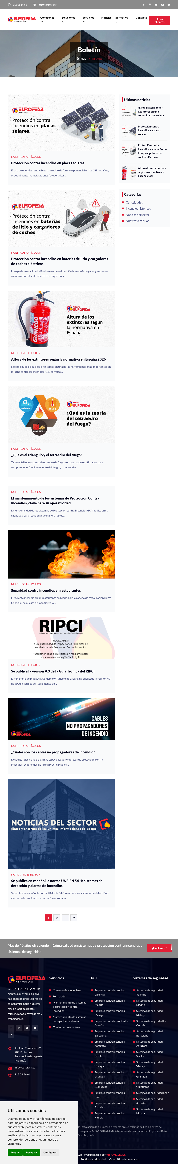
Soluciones (68, 17)
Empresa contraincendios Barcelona (110, 1033)
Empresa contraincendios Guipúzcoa (110, 1084)
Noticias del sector (137, 215)
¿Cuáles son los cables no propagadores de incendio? (53, 752)
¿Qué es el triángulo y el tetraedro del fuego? (46, 455)
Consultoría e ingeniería (67, 990)
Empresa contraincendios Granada (110, 1074)
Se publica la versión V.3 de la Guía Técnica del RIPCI (53, 671)
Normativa (121, 17)
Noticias (106, 17)
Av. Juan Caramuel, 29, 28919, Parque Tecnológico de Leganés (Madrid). (28, 1054)
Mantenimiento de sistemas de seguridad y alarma (69, 1019)
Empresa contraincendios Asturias (110, 1105)
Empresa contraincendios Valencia (110, 992)
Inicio (82, 58)
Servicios (88, 17)
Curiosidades (134, 202)
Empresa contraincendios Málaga (110, 1013)
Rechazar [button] (31, 1152)
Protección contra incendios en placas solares (47, 163)
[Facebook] (143, 4)
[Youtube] (162, 4)
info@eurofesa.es (47, 4)
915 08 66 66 (20, 4)
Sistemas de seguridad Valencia (149, 992)
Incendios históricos (138, 208)
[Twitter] (156, 4)
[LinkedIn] (168, 4)
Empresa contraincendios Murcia (110, 1115)
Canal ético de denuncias (124, 1159)
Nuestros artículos (137, 221)
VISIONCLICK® (116, 1154)
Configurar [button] (50, 1152)
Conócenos (47, 17)
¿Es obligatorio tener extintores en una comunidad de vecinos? (151, 111)
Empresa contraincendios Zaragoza (110, 1043)
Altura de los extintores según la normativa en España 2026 (58, 359)
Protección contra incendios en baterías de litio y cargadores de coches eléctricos (59, 261)
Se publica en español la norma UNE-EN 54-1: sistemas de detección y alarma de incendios (57, 883)
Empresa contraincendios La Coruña (111, 1023)
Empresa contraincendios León (110, 1095)
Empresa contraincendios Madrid (110, 1002)
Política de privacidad (93, 1159)
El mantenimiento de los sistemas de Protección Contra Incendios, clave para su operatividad (55, 500)
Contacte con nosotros (66, 1027)
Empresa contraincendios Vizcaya (110, 1064)
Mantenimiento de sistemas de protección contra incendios (69, 1006)
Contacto (141, 17)
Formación (59, 996)
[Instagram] (150, 4)
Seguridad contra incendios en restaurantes (46, 590)
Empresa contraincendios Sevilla (110, 1054)
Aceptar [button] (15, 1152)
